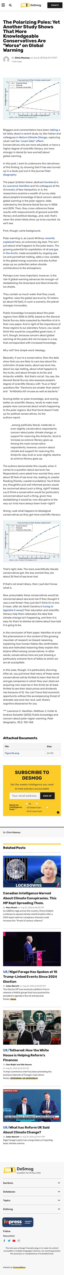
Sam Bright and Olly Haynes (19, 1064)
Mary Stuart (11, 907)
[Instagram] (19, 1241)
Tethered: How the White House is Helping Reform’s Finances (26, 1055)
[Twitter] (9, 1241)
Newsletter (9, 1236)
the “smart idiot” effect (29, 141)
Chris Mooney (22, 57)
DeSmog (35, 5)
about (17, 133)
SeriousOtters (19, 1267)
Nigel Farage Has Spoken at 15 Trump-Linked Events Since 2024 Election (30, 976)
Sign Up (47, 796)
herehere (49, 182)
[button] (32, 1183)
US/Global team (34, 808)
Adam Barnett (12, 986)
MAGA (13, 999)
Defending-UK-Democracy (24, 1078)
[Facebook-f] (4, 1241)
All (30, 804)
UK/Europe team (34, 811)
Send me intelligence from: (15, 807)
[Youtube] (14, 1241)
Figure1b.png (12, 753)
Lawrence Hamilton (18, 185)
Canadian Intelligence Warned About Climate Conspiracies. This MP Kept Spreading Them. (30, 898)
